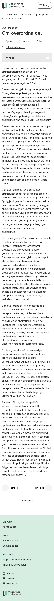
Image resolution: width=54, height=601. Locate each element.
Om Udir (7, 521)
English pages (10, 545)
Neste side (39, 487)
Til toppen (25, 500)
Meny (46, 5)
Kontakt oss (9, 526)
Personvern (9, 554)
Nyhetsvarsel (10, 540)
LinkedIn (11, 578)
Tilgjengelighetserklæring (17, 559)
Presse (6, 535)
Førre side (15, 487)
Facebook (12, 573)
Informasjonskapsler (14, 564)
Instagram (12, 583)
